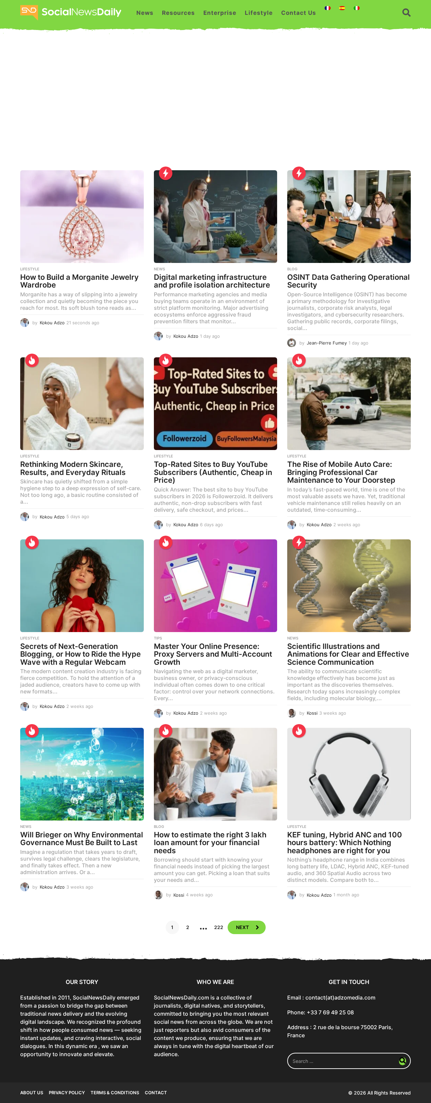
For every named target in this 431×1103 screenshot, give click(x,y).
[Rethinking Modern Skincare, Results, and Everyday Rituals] (82, 403)
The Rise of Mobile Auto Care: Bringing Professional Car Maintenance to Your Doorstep (341, 472)
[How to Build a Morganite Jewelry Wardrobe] (82, 216)
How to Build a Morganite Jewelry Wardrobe (79, 281)
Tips (158, 638)
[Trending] (165, 173)
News (145, 12)
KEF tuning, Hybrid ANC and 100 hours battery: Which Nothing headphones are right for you (344, 842)
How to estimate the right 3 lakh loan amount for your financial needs (210, 842)
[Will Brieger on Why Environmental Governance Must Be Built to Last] (82, 774)
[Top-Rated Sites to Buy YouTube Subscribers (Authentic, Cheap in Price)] (215, 403)
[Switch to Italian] (357, 8)
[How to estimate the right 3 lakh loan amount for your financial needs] (215, 774)
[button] (406, 13)
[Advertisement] (215, 106)
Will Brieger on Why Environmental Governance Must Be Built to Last (81, 838)
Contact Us (298, 12)
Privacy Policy (67, 1092)
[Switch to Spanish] (342, 8)
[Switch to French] (328, 8)
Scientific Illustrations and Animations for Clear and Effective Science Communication (348, 654)
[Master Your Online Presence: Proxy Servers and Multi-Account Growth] (215, 585)
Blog (292, 269)
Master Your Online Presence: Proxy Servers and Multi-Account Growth (213, 654)
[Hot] (32, 360)
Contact (156, 1092)
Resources (178, 12)
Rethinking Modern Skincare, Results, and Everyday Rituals (73, 468)
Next (242, 927)
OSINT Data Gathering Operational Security (348, 281)
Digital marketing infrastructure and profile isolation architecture (212, 281)
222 (218, 927)
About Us (31, 1092)
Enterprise (219, 12)
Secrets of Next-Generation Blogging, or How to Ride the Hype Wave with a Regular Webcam (80, 654)
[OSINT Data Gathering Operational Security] (349, 216)
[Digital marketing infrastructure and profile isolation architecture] (215, 216)
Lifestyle (259, 12)
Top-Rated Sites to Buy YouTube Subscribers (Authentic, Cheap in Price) (213, 472)
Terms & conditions (115, 1092)
